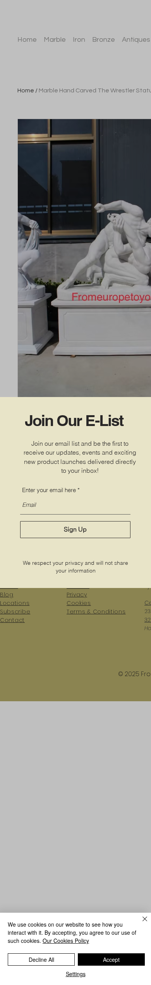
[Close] (140, 923)
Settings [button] (76, 974)
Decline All (41, 959)
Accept (111, 959)
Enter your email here (49, 490)
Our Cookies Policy (66, 940)
